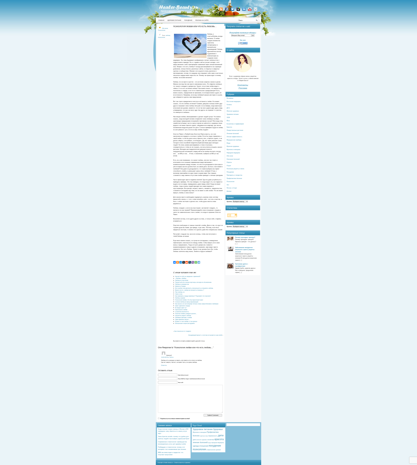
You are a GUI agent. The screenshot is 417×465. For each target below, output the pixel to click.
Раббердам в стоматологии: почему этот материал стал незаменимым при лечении (172, 448)
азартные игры (204, 436)
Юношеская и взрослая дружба (185, 323)
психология (161, 37)
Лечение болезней (233, 133)
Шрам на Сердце (180, 286)
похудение (215, 445)
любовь (168, 35)
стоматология (210, 450)
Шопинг (229, 191)
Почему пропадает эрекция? (245, 237)
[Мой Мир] (180, 262)
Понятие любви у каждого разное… (186, 313)
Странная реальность (182, 311)
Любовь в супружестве (182, 284)
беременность (213, 436)
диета (195, 439)
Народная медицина (233, 153)
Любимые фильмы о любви (183, 317)
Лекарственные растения (235, 130)
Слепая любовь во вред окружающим (186, 302)
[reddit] (186, 262)
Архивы (229, 201)
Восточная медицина (233, 101)
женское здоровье (202, 439)
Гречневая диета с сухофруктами (241, 265)
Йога (228, 121)
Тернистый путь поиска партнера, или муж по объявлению (193, 282)
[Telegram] (199, 262)
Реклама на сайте (201, 20)
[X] (183, 262)
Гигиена (229, 104)
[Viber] (192, 262)
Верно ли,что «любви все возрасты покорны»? (189, 290)
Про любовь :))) (180, 292)
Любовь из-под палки (181, 280)
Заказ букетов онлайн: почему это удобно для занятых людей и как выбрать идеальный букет (173, 437)
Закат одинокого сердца (182, 306)
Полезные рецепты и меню (235, 169)
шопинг (218, 449)
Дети (228, 108)
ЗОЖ (228, 117)
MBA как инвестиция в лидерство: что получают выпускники (170, 453)
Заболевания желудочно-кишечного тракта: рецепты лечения (244, 249)
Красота (229, 127)
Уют (228, 185)
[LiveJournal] (189, 262)
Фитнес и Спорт (232, 188)
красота (219, 439)
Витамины (230, 98)
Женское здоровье (233, 111)
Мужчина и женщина (233, 149)
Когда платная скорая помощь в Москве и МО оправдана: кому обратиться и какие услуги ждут (173, 431)
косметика (210, 439)
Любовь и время (180, 298)
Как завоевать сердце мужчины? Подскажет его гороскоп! (193, 296)
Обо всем (165, 28)
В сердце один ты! (180, 308)
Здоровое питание (174, 20)
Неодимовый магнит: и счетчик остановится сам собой (205, 335)
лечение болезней (200, 442)
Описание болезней (233, 159)
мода (209, 442)
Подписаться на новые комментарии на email (175, 418)
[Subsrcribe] (221, 11)
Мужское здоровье (233, 146)
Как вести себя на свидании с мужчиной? (187, 276)
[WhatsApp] (195, 262)
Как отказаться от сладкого (182, 331)
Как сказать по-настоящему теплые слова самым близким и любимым (196, 304)
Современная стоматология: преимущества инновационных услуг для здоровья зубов (172, 443)
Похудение (188, 20)
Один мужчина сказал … (182, 319)
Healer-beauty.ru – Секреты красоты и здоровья (177, 462)
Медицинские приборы (234, 140)
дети (220, 435)
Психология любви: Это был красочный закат (189, 300)
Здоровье (218, 429)
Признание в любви (181, 309)
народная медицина (217, 442)
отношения (203, 446)
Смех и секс (178, 294)
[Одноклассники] (177, 262)
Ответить (164, 365)
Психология (161, 30)
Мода (228, 143)
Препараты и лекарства (234, 175)
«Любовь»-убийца (180, 278)
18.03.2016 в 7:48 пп (167, 357)
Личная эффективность (234, 137)
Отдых (229, 165)
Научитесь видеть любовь (183, 315)
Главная (161, 20)
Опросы (229, 162)
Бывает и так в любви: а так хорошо (186, 321)
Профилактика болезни (234, 178)
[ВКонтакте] (174, 262)
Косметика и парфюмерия (235, 124)
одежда (196, 446)
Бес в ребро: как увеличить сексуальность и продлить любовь (194, 288)
